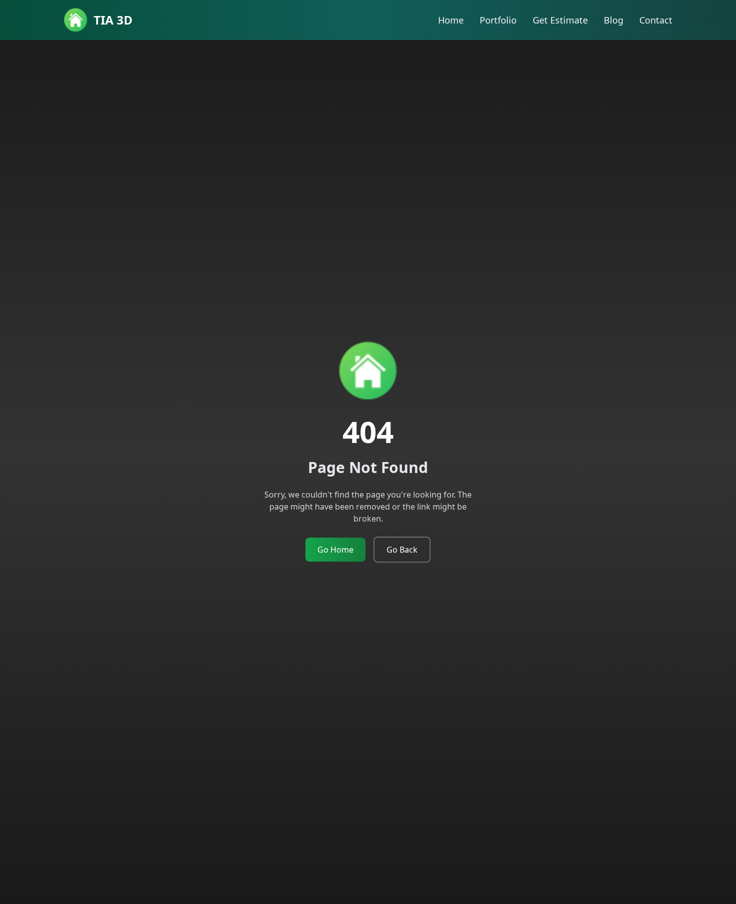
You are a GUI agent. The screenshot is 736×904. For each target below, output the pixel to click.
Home (451, 20)
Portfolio (498, 20)
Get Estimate (560, 20)
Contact (655, 20)
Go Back (402, 549)
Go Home (335, 549)
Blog (613, 20)
